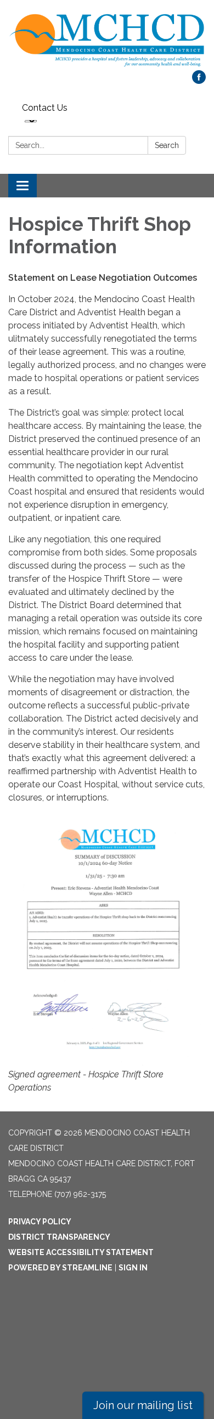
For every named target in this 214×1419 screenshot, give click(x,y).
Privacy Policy (39, 1221)
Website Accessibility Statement (81, 1252)
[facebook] (199, 81)
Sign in (133, 1267)
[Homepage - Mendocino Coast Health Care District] (107, 40)
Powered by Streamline (60, 1267)
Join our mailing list (143, 1405)
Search (167, 145)
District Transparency (59, 1237)
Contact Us (44, 108)
